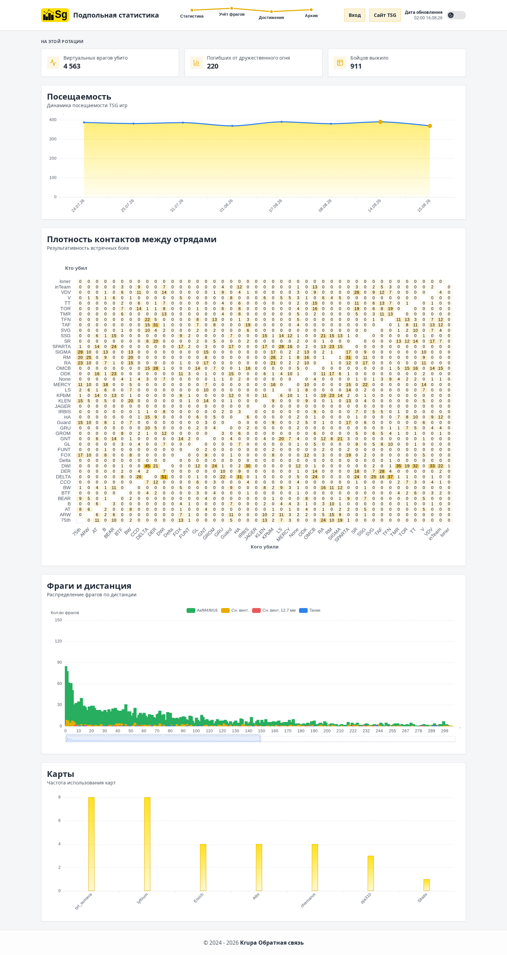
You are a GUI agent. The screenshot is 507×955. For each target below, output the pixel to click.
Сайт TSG (385, 15)
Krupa (248, 942)
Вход (355, 15)
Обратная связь (281, 942)
